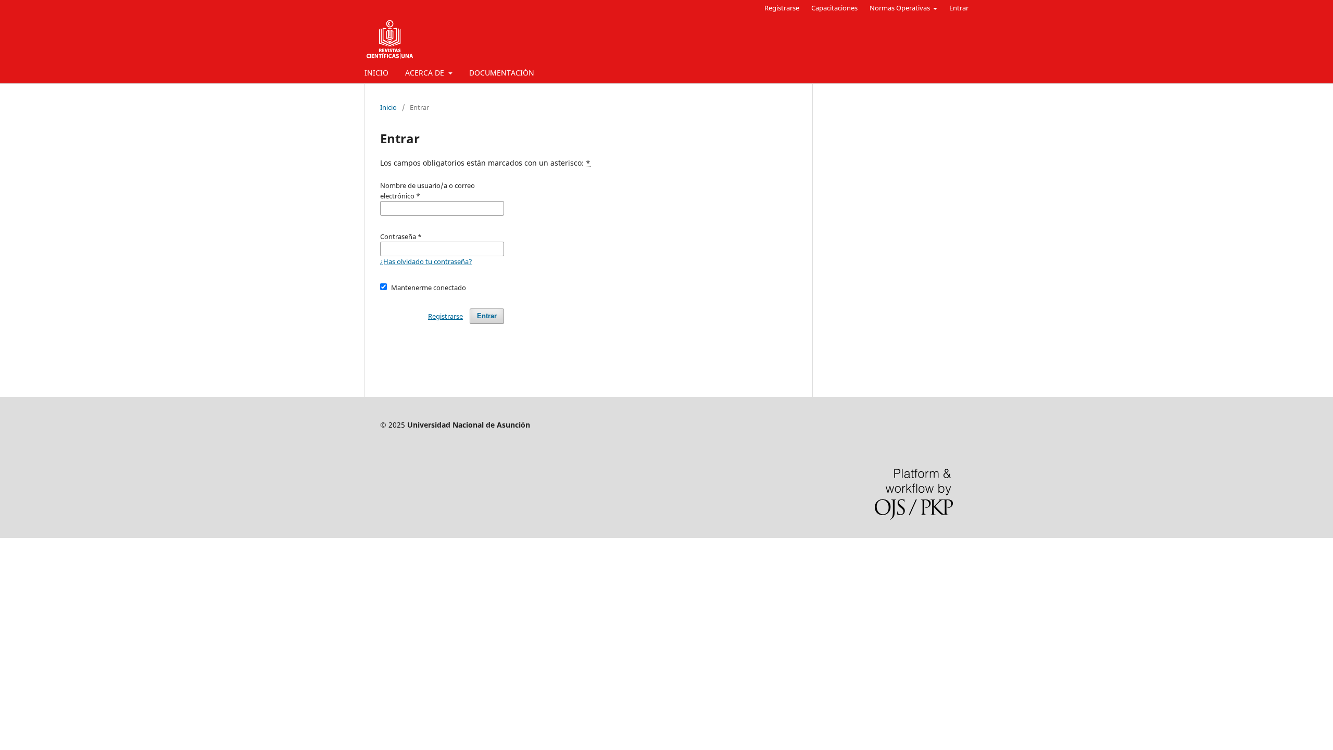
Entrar (959, 7)
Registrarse (781, 7)
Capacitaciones (834, 7)
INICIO (376, 73)
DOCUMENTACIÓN (501, 73)
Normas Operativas (901, 7)
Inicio (388, 107)
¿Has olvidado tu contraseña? (426, 261)
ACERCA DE (425, 73)
